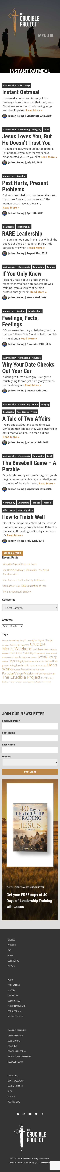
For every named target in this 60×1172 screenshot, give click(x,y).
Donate (11, 1096)
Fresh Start (13, 657)
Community (24, 267)
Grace (35, 404)
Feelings (21, 311)
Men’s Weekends (15, 1035)
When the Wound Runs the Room (20, 564)
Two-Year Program (17, 1051)
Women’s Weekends (17, 1030)
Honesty (5, 661)
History (11, 990)
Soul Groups (14, 1041)
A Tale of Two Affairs (26, 419)
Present (32, 669)
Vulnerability (31, 682)
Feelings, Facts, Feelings (20, 321)
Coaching (12, 1046)
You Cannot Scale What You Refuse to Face (24, 585)
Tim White (45, 678)
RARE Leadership (22, 234)
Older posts (12, 553)
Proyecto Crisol (16, 1016)
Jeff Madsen (29, 661)
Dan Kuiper (16, 653)
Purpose (40, 669)
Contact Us (13, 961)
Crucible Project (41, 649)
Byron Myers (37, 640)
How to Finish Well (23, 517)
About (11, 980)
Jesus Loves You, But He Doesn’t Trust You (27, 139)
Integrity (36, 129)
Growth (42, 657)
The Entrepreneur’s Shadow (17, 591)
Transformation (16, 682)
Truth (46, 129)
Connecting (24, 129)
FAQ (9, 950)
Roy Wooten (49, 673)
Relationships (23, 226)
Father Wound (51, 653)
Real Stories (23, 412)
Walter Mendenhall (43, 682)
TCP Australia (15, 1011)
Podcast (12, 945)
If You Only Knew (22, 274)
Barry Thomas (25, 640)
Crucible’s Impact (16, 1006)
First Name (8, 732)
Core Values (14, 985)
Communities (14, 1001)
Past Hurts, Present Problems (25, 186)
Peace (24, 669)
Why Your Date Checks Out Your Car (28, 367)
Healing (52, 657)
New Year (16, 670)
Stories (11, 940)
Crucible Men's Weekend (24, 646)
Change (49, 640)
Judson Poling (16, 115)
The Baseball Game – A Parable (29, 466)
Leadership (8, 226)
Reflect (38, 673)
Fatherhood (41, 653)
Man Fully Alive (25, 510)
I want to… (13, 1075)
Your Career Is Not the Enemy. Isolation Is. (24, 580)
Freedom (21, 176)
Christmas (5, 645)
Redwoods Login (15, 1062)
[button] (43, 36)
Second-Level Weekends (19, 1056)
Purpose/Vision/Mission (18, 673)
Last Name (8, 744)
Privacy (11, 966)
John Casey (39, 661)
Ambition (5, 641)
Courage (51, 267)
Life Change (24, 85)
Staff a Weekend (16, 1081)
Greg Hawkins (31, 657)
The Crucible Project (21, 677)
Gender (6, 756)
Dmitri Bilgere (29, 653)
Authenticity (9, 85)
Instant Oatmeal (20, 92)
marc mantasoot (38, 665)
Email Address (11, 720)
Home (10, 955)
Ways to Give (14, 1102)
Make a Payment (15, 1086)
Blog (10, 1091)
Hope (12, 661)
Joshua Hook (51, 661)
